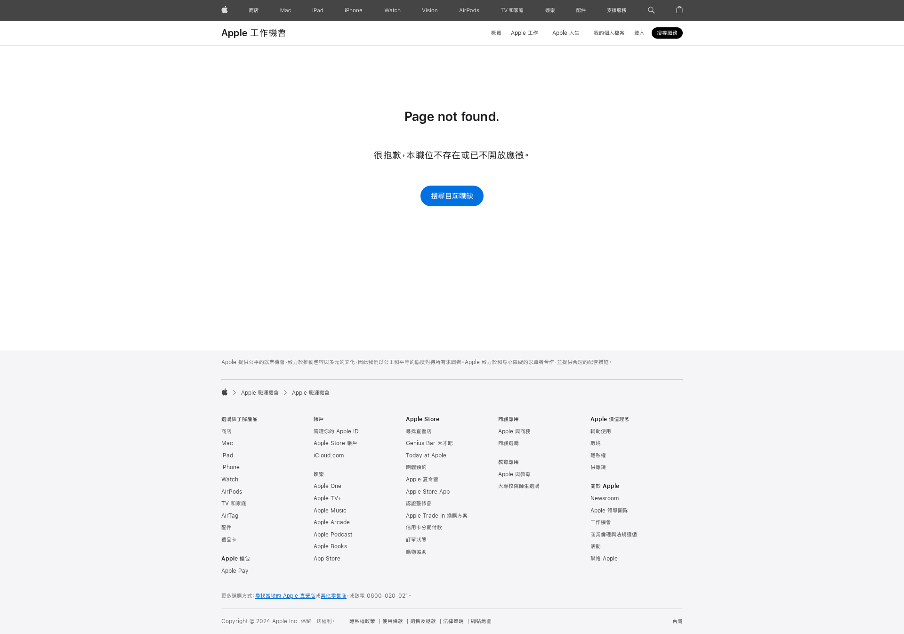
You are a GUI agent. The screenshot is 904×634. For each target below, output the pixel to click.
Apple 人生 (566, 33)
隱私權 (598, 455)
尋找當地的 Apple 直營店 (285, 596)
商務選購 (508, 443)
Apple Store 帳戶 (335, 443)
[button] (651, 10)
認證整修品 (419, 503)
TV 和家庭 (233, 503)
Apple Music (330, 510)
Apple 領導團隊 (609, 510)
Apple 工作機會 (253, 33)
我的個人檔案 (609, 33)
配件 (226, 527)
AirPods (231, 492)
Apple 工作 (524, 33)
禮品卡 (229, 540)
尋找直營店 (419, 431)
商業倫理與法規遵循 (613, 534)
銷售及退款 (423, 621)
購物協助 (416, 552)
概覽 (496, 33)
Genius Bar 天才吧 (429, 443)
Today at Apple (426, 455)
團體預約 (416, 467)
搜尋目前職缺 (452, 196)
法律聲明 (453, 621)
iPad (227, 455)
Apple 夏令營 (422, 479)
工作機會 (600, 522)
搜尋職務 (667, 33)
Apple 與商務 (514, 431)
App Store (327, 558)
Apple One (327, 486)
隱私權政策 (362, 621)
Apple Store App (428, 492)
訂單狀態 (416, 540)
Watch (229, 479)
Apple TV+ (327, 498)
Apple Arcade (332, 522)
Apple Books (330, 546)
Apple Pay (235, 571)
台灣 (677, 621)
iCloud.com (329, 455)
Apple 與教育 (514, 474)
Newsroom (604, 498)
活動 (595, 546)
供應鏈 (598, 467)
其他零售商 (334, 596)
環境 (595, 443)
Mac (227, 443)
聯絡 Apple (604, 558)
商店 (226, 431)
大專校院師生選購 (519, 486)
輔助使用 (600, 431)
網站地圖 (481, 621)
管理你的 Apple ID (336, 431)
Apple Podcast (333, 534)
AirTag (229, 516)
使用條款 (392, 621)
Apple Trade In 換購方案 (437, 516)
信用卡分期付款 (424, 527)
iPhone (230, 467)
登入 (639, 33)
